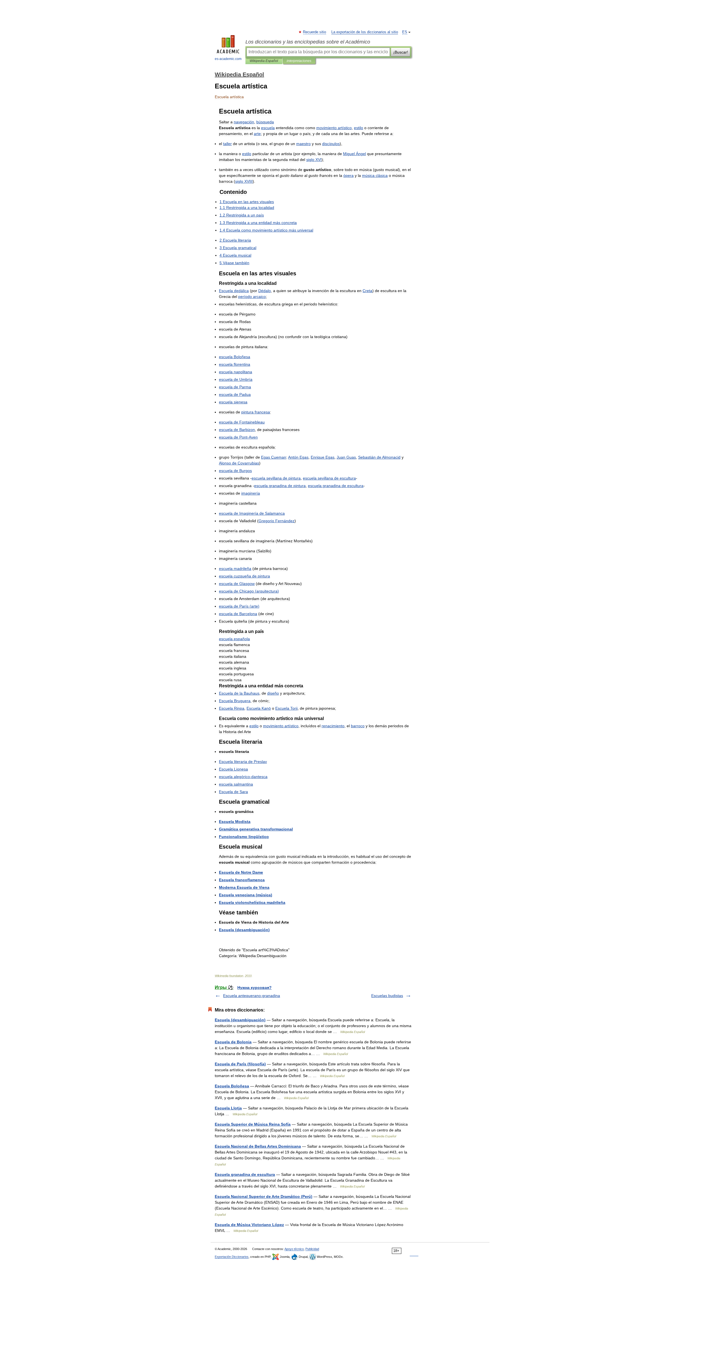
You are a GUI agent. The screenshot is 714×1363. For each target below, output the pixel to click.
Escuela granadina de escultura (245, 1174)
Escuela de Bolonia (233, 1042)
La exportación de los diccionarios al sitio (364, 32)
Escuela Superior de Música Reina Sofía (253, 1124)
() (249, 591)
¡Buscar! (400, 52)
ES (404, 32)
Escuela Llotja (228, 1108)
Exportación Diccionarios (232, 1256)
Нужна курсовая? (254, 987)
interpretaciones (299, 61)
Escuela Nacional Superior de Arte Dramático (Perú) (263, 1196)
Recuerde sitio (314, 32)
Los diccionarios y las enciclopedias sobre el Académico (307, 42)
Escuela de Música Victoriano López (249, 1224)
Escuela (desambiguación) (240, 1020)
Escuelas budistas (387, 995)
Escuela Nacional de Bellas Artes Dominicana (258, 1146)
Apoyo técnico (294, 1249)
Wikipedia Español (264, 61)
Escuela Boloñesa (232, 1086)
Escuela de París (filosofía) (240, 1064)
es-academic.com (228, 59)
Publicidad (312, 1249)
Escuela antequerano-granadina (251, 995)
